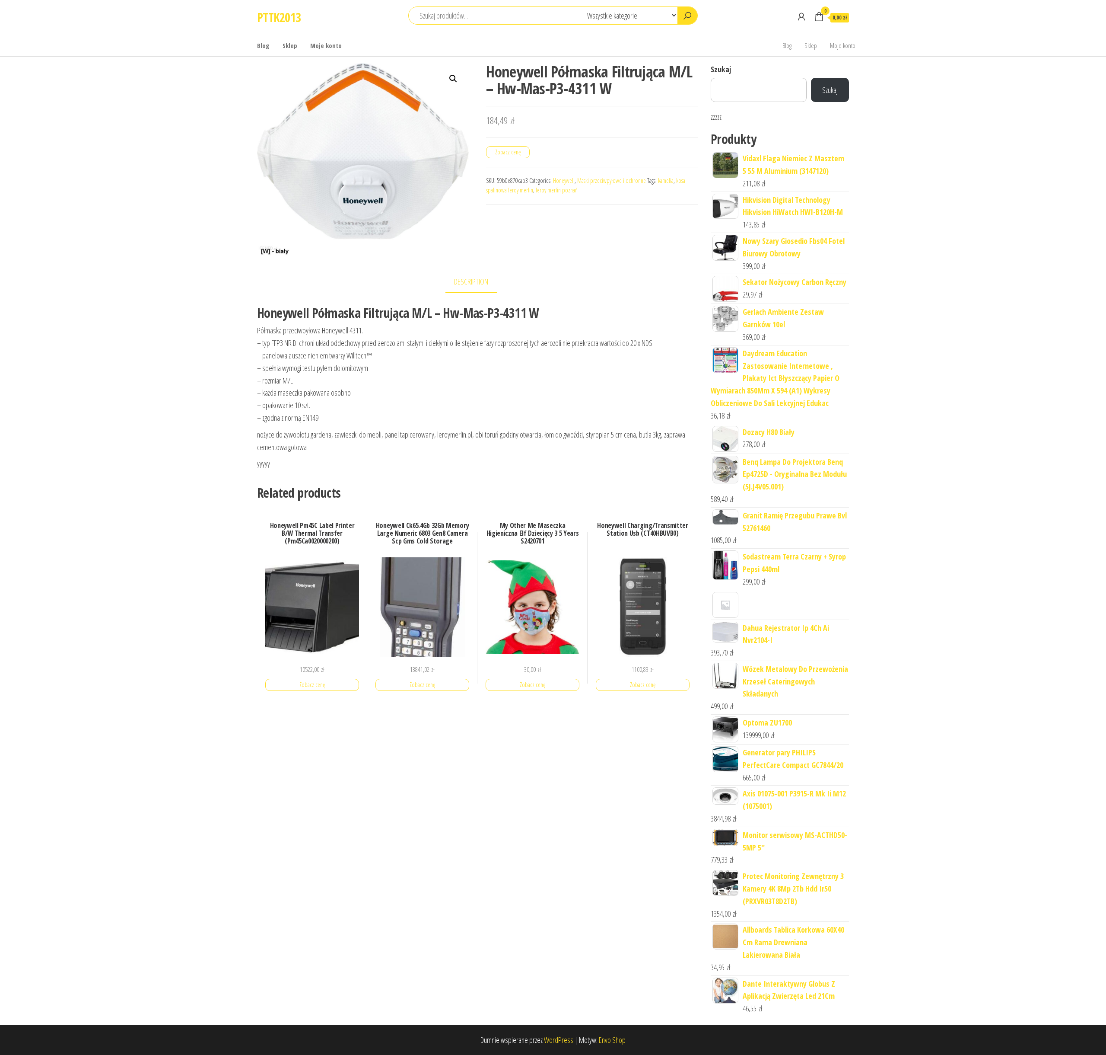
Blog (263, 45)
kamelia (666, 180)
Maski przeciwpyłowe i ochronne (611, 180)
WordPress (558, 1040)
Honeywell (564, 180)
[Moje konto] (801, 16)
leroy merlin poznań (557, 190)
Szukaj (721, 69)
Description (471, 281)
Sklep (290, 45)
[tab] (477, 282)
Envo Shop (612, 1040)
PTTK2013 (279, 17)
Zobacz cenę (508, 152)
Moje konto (326, 45)
